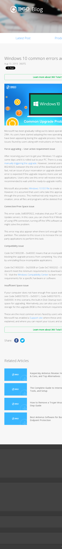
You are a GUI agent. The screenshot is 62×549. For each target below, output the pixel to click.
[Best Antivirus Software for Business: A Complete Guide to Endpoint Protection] (15, 418)
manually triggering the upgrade (20, 163)
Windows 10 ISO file (39, 188)
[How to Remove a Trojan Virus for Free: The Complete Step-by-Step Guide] (15, 404)
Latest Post (23, 38)
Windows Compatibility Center (32, 274)
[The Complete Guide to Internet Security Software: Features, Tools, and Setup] (15, 389)
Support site (36, 317)
